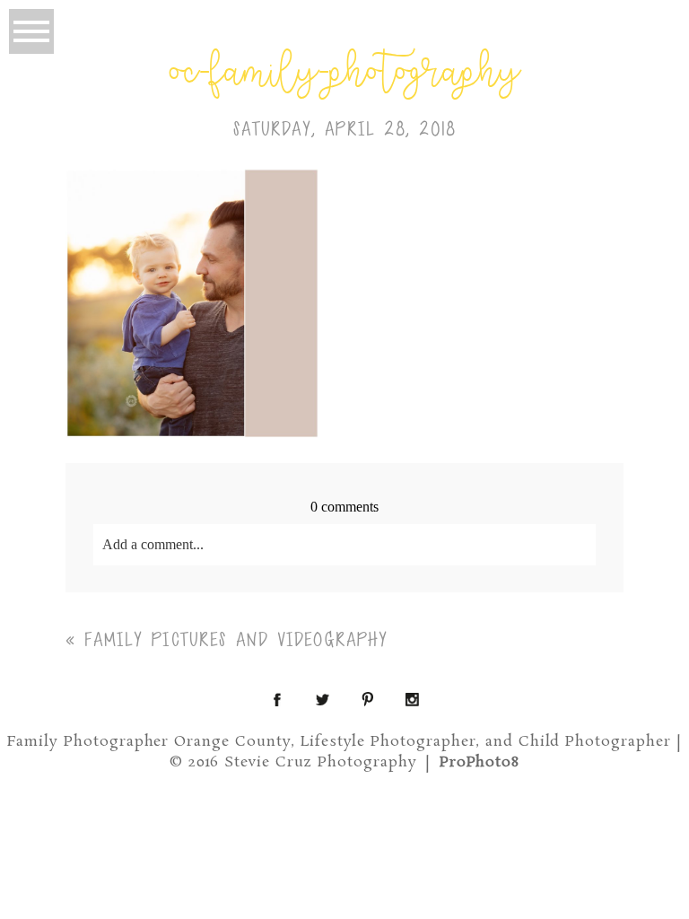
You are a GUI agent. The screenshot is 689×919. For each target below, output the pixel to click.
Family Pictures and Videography (236, 640)
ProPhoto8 (480, 762)
